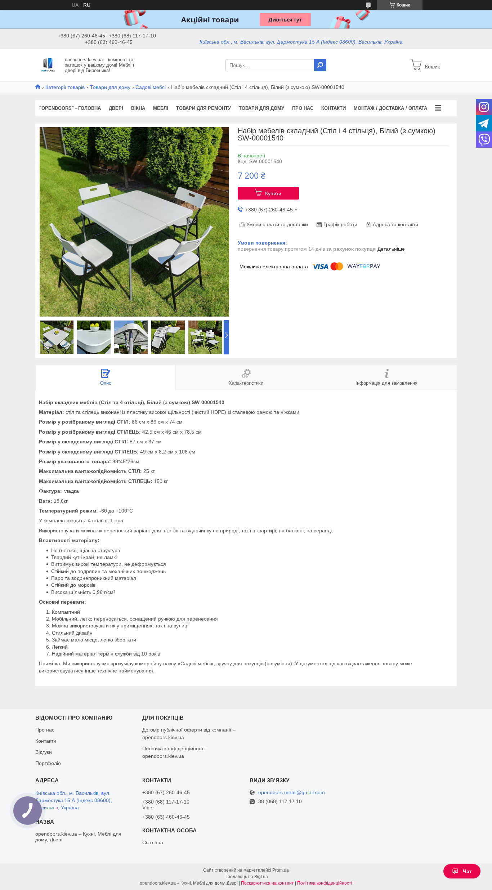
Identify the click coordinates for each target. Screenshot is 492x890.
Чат (467, 871)
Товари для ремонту (203, 108)
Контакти (333, 108)
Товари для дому (110, 87)
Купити (273, 193)
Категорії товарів (65, 87)
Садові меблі (150, 87)
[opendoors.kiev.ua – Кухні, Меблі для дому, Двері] (48, 65)
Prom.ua (280, 870)
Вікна (138, 108)
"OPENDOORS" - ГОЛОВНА (70, 108)
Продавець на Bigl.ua (246, 876)
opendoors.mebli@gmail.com (291, 792)
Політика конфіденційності (324, 883)
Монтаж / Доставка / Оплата (390, 108)
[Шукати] (320, 65)
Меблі (160, 108)
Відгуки (43, 752)
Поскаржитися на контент (267, 883)
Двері (116, 108)
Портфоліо (48, 763)
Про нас (302, 108)
